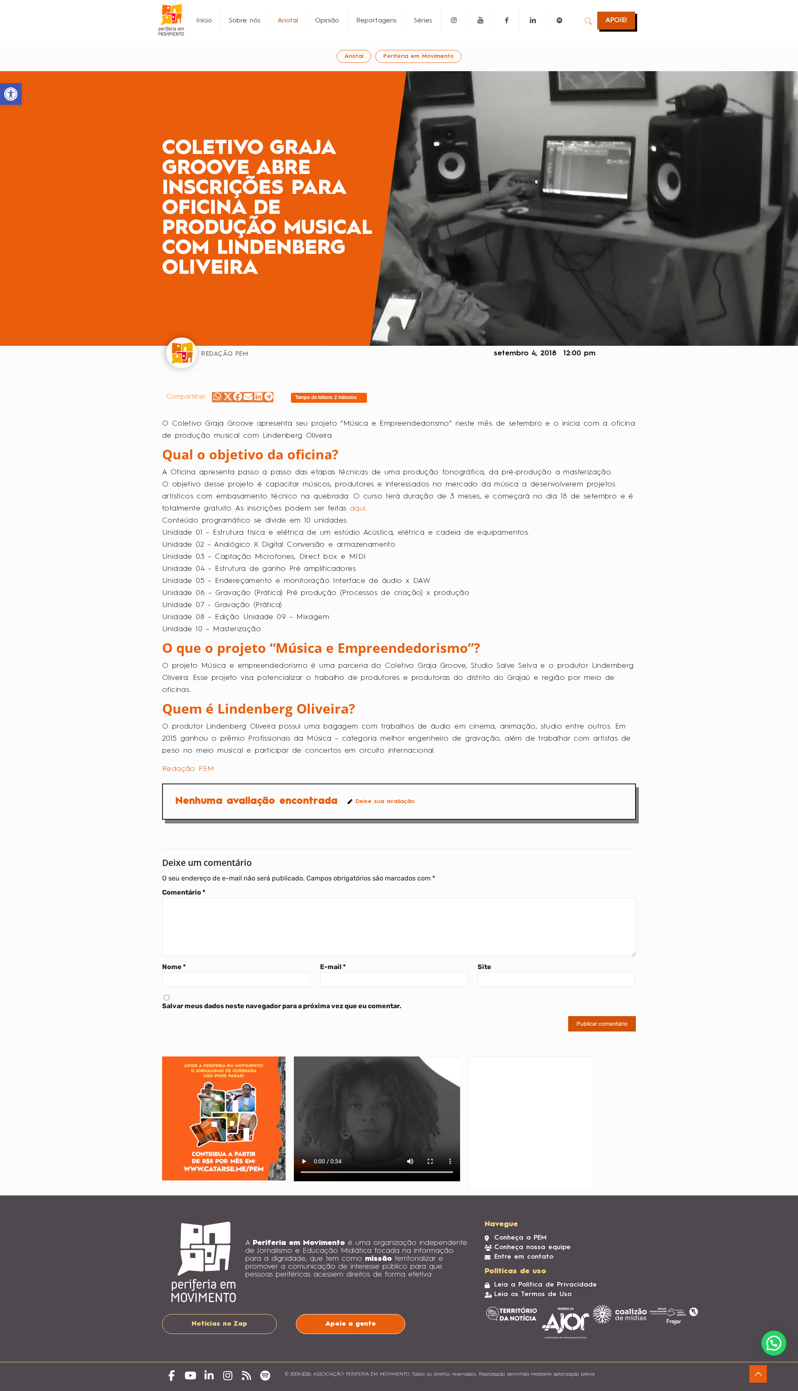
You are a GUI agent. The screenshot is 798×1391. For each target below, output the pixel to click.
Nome (174, 967)
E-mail (333, 967)
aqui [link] (357, 508)
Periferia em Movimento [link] (418, 56)
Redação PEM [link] (188, 769)
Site (484, 967)
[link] (11, 94)
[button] (217, 397)
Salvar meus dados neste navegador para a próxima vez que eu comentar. (281, 1006)
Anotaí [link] (354, 56)
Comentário (183, 892)
